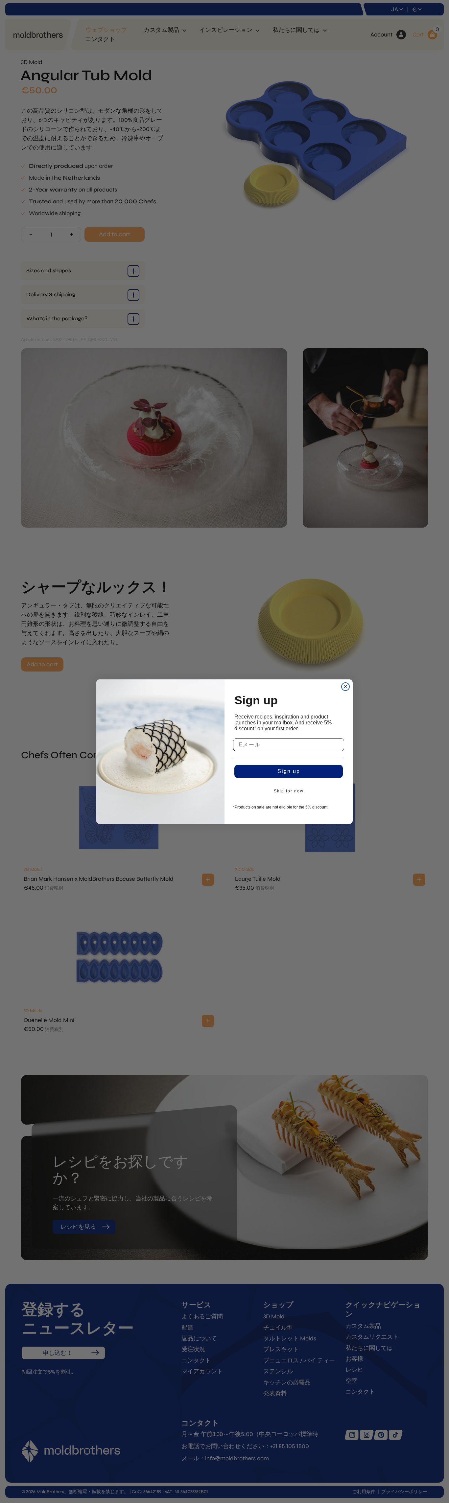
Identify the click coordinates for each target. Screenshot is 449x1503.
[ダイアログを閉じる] (345, 687)
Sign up (288, 771)
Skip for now (289, 791)
